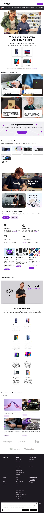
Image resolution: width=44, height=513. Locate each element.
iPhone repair (15, 324)
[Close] (37, 503)
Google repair (15, 341)
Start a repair (34, 68)
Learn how (35, 231)
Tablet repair (27, 377)
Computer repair (27, 359)
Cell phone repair (27, 341)
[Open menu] (2, 4)
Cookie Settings (7, 509)
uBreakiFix (6, 0)
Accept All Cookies (33, 509)
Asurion (2, 0)
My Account (41, 0)
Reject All (25, 509)
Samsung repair (27, 324)
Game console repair (16, 378)
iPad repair (16, 359)
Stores (36, 0)
